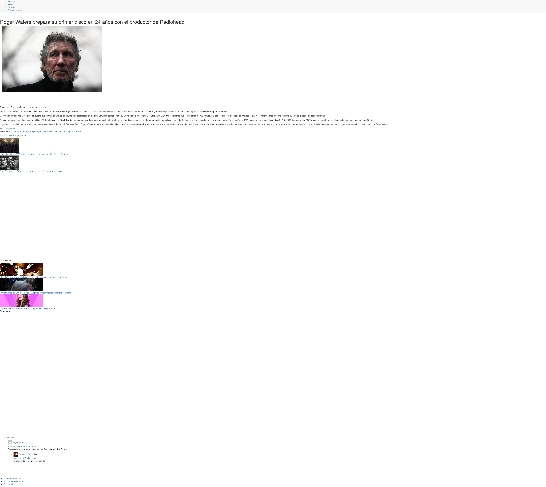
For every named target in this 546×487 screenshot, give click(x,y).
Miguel (16, 442)
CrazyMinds (10, 128)
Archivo (11, 1)
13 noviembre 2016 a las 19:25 (22, 446)
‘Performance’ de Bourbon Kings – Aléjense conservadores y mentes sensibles (35, 292)
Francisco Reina (26, 453)
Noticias (3, 135)
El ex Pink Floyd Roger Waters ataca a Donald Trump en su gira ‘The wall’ (48, 131)
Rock (10, 135)
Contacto (12, 7)
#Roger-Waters (19, 135)
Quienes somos (15, 10)
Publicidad (8, 484)
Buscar (11, 4)
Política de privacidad (13, 481)
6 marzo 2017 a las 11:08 (25, 458)
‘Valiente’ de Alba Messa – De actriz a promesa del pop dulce (27, 308)
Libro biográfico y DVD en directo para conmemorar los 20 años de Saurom (34, 154)
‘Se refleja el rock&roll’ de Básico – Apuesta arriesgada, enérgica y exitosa (33, 277)
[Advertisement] (69, 98)
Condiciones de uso (12, 478)
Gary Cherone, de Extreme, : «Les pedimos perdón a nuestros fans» (31, 171)
